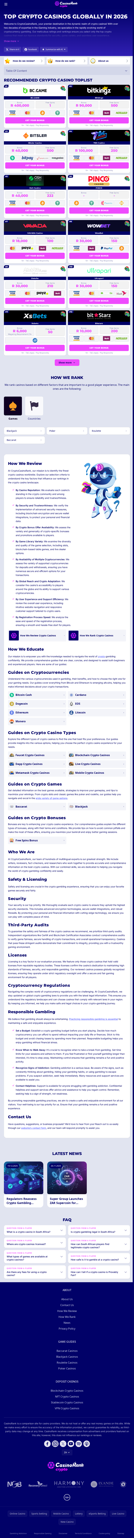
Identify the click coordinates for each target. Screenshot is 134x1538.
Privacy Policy (66, 1339)
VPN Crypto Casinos (66, 1419)
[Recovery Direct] (37, 1495)
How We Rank (66, 1328)
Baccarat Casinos (66, 1362)
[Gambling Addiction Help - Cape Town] (101, 1495)
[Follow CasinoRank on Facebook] (46, 1454)
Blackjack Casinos (66, 1367)
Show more (65, 362)
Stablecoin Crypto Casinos (66, 1413)
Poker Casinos (66, 1379)
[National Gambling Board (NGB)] (14, 1495)
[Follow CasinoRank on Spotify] (78, 1454)
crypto (101, 656)
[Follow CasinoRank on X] (62, 1454)
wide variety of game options (51, 798)
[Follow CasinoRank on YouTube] (70, 1454)
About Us (66, 1310)
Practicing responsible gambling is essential (93, 1019)
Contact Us (66, 1316)
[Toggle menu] (6, 4)
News (66, 1333)
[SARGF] (122, 1495)
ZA (64, 1463)
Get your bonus (34, 120)
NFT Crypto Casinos (66, 1407)
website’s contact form (33, 1128)
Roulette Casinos (66, 1373)
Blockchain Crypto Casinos (66, 1401)
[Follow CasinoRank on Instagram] (54, 1454)
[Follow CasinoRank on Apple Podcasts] (86, 1454)
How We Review (66, 1322)
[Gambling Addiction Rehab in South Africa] (69, 1495)
